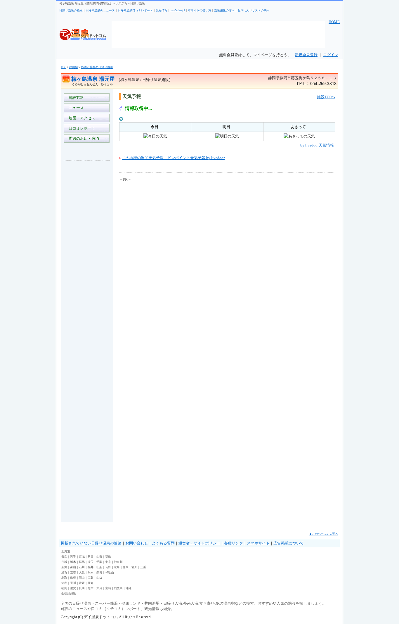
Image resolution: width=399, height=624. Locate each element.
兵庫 (90, 572)
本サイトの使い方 (199, 10)
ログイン (330, 55)
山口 (99, 577)
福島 (108, 556)
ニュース (75, 108)
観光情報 (161, 10)
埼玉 (90, 561)
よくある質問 (163, 543)
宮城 (82, 556)
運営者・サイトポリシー (199, 543)
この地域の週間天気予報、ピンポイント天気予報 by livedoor (173, 158)
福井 (90, 567)
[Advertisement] (87, 252)
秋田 (90, 556)
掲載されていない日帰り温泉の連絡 (91, 543)
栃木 (73, 561)
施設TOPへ (326, 97)
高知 (90, 583)
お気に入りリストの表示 (253, 10)
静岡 (126, 567)
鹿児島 (118, 588)
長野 (108, 567)
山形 (99, 556)
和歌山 (109, 572)
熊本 (90, 588)
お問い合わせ (136, 543)
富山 (73, 567)
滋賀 (64, 572)
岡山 (82, 577)
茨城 (64, 561)
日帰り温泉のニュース (100, 10)
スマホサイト (258, 543)
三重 (143, 567)
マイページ (177, 10)
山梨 (99, 567)
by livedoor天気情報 (317, 145)
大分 (99, 588)
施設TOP (75, 97)
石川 (82, 567)
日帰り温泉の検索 (71, 10)
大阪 (82, 572)
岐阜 (117, 567)
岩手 (73, 556)
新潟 (64, 567)
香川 (73, 583)
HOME (334, 22)
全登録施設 (68, 593)
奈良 (99, 572)
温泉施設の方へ (224, 10)
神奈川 (118, 561)
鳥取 (64, 577)
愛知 (134, 567)
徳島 (64, 583)
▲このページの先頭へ (323, 533)
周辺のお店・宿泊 (83, 138)
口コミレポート (81, 128)
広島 (90, 577)
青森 (64, 556)
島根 (73, 577)
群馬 (82, 561)
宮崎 (108, 588)
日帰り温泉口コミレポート (135, 10)
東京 (108, 561)
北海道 (65, 551)
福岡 (64, 588)
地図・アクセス (81, 118)
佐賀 (73, 588)
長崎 (82, 588)
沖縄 (128, 588)
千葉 (99, 561)
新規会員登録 (306, 55)
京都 (73, 572)
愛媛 (82, 583)
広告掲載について (288, 543)
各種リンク (233, 543)
